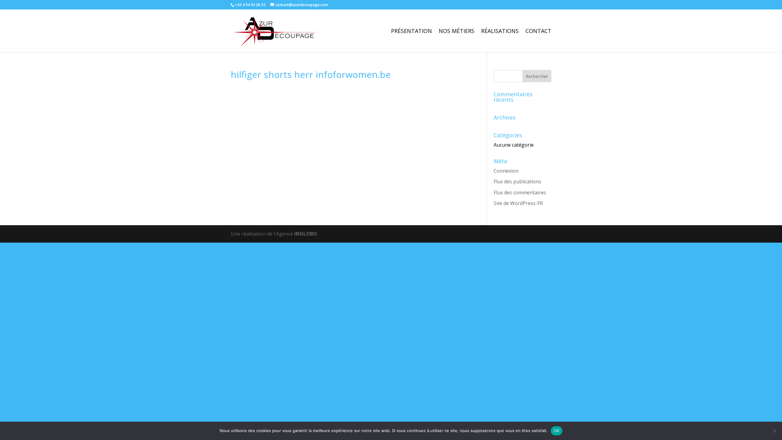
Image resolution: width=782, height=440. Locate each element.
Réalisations (500, 32)
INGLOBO (305, 233)
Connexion (506, 170)
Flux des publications (517, 181)
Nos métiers (456, 32)
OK (557, 430)
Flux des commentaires (520, 192)
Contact (538, 32)
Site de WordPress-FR (518, 203)
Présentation (411, 32)
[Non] (774, 431)
